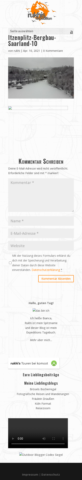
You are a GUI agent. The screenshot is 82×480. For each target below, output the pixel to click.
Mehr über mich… (41, 340)
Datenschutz (50, 474)
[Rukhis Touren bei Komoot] (34, 368)
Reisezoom (42, 408)
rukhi (17, 51)
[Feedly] (50, 347)
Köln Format (42, 403)
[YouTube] (43, 347)
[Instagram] (39, 347)
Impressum (30, 474)
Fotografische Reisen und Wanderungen (42, 394)
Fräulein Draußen (42, 399)
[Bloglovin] (47, 347)
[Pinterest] (35, 347)
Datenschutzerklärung (46, 270)
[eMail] (31, 347)
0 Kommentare (53, 51)
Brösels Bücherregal (42, 389)
